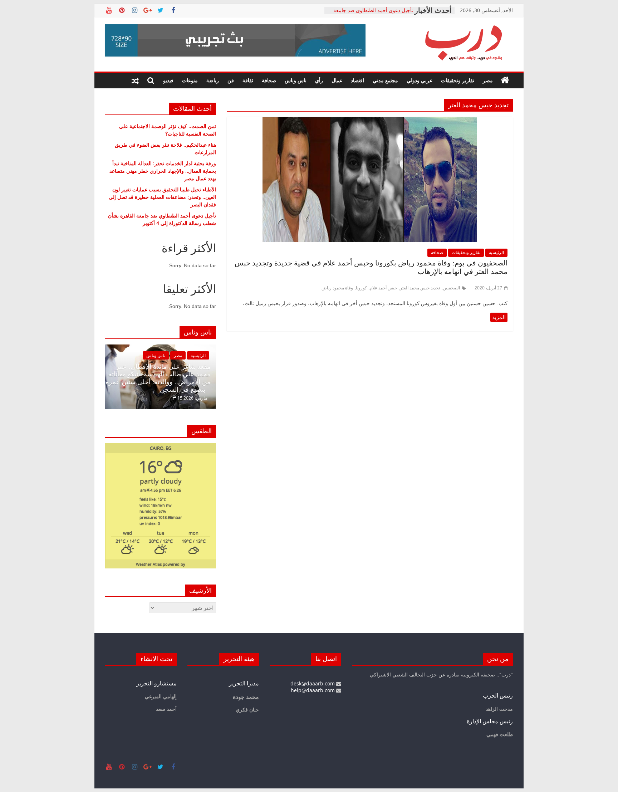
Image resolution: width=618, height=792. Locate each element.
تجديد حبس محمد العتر (420, 288)
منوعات (190, 80)
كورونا (361, 288)
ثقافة (247, 80)
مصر (488, 80)
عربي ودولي (419, 80)
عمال (337, 80)
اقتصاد (357, 80)
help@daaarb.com (313, 690)
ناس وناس (295, 80)
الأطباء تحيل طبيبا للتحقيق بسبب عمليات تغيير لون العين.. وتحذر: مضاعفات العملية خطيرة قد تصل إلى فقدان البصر (370, 13)
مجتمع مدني (385, 80)
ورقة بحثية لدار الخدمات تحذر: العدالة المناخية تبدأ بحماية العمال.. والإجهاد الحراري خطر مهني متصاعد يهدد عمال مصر (162, 171)
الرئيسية (496, 252)
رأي (319, 80)
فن (230, 80)
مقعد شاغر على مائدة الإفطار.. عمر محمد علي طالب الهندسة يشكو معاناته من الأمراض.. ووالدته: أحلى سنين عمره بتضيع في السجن (158, 378)
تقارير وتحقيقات (457, 80)
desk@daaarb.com (313, 683)
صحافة (269, 80)
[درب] (505, 80)
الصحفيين (451, 288)
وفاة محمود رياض (337, 288)
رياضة (212, 80)
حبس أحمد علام (383, 288)
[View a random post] (135, 80)
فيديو (168, 80)
